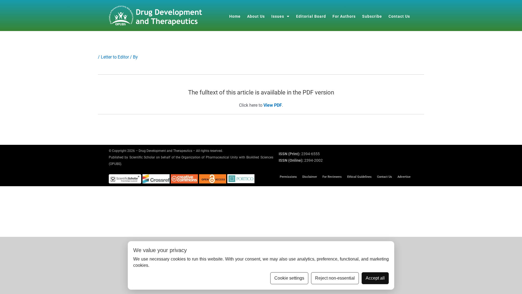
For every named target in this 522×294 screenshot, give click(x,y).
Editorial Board (311, 16)
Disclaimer (309, 177)
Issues (277, 16)
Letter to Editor (115, 57)
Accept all (375, 278)
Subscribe (372, 16)
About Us (256, 16)
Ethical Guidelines (359, 177)
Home (235, 16)
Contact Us (399, 16)
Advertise (404, 177)
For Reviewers (332, 177)
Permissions (288, 177)
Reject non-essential (335, 278)
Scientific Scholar (142, 157)
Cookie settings (289, 278)
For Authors (344, 16)
